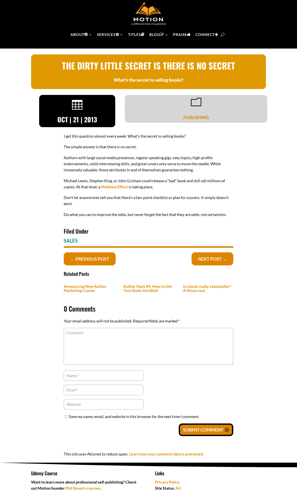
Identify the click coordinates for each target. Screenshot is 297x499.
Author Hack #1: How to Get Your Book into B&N (147, 288)
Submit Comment (203, 429)
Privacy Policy (167, 482)
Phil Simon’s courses (82, 488)
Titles (134, 34)
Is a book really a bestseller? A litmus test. (207, 288)
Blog (154, 34)
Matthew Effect (114, 186)
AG (178, 488)
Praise (180, 34)
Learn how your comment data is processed (166, 454)
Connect (205, 34)
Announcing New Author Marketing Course (85, 288)
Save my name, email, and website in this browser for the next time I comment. (134, 416)
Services (106, 34)
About (77, 34)
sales (71, 241)
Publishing (196, 117)
